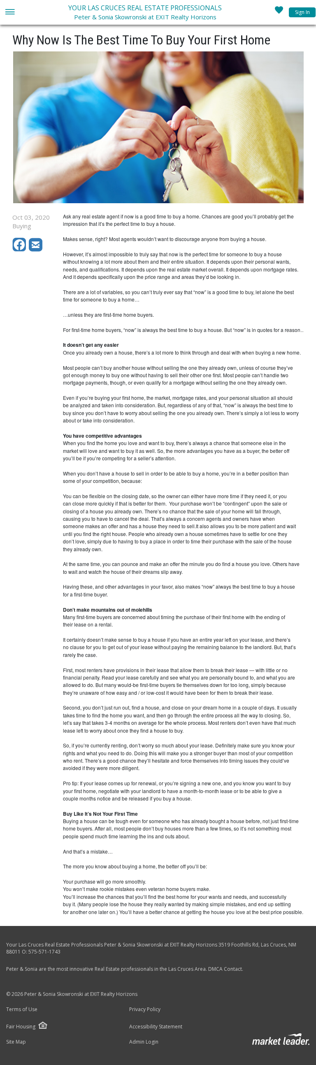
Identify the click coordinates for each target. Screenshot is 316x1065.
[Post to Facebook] (20, 249)
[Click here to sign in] (279, 12)
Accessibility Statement (155, 1026)
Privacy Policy (144, 1009)
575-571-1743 (44, 951)
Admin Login (143, 1042)
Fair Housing (20, 1026)
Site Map (16, 1042)
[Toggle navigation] (9, 13)
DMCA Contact (225, 968)
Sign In (302, 12)
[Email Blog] (36, 249)
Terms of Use (21, 1009)
